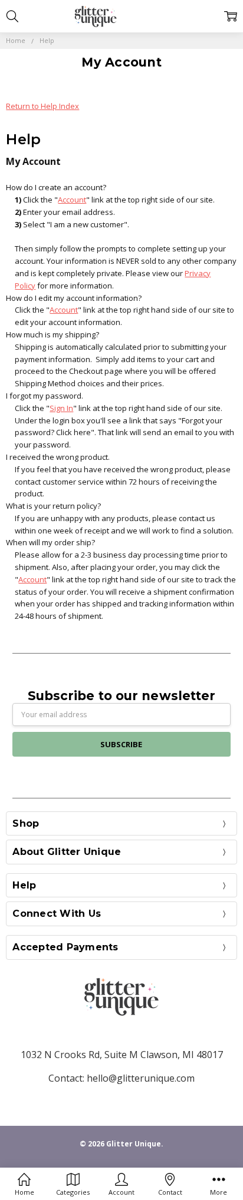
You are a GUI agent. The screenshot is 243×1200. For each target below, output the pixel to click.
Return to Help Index (42, 106)
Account (72, 199)
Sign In (61, 408)
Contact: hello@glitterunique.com (121, 1078)
